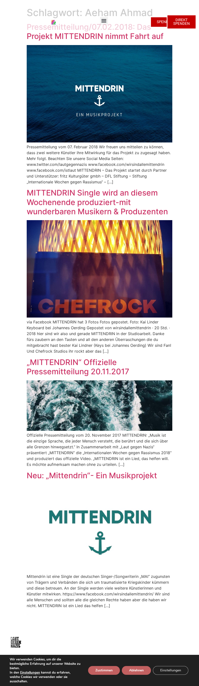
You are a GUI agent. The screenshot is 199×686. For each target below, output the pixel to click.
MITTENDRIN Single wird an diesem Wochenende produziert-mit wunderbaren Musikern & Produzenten (97, 202)
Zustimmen (104, 670)
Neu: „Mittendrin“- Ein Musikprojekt (92, 475)
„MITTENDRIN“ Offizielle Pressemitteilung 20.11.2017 (78, 366)
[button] (104, 21)
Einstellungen (30, 672)
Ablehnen (136, 670)
